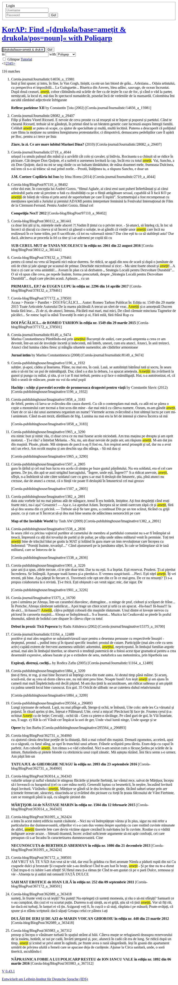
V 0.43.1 (8, 971)
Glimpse (13, 59)
